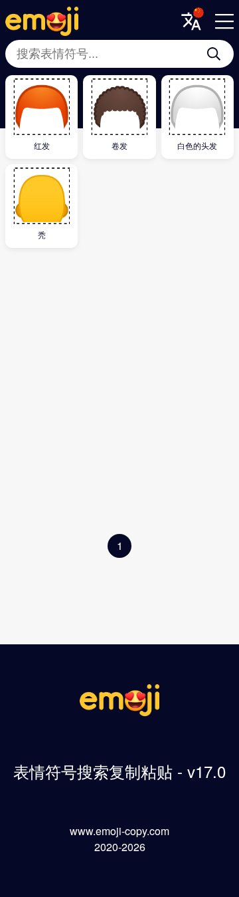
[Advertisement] (119, 394)
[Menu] (224, 21)
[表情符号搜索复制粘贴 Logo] (119, 711)
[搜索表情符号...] (213, 54)
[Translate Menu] (191, 21)
